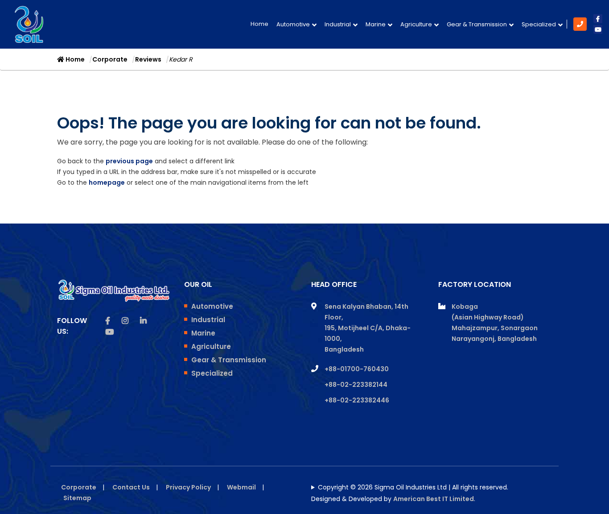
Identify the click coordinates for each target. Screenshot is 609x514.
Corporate (110, 59)
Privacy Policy (188, 487)
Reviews (148, 59)
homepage (107, 182)
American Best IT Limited (433, 498)
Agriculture (416, 24)
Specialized (539, 24)
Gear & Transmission (477, 24)
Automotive (293, 24)
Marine (376, 24)
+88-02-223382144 (356, 384)
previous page (129, 161)
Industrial (338, 24)
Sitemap (77, 497)
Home (259, 24)
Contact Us (131, 487)
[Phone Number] (581, 24)
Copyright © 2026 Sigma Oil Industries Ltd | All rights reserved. (413, 487)
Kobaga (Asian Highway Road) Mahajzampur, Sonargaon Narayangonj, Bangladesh (495, 322)
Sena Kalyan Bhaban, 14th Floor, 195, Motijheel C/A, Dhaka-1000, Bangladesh (368, 328)
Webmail (241, 487)
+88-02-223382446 (357, 400)
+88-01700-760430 (357, 369)
